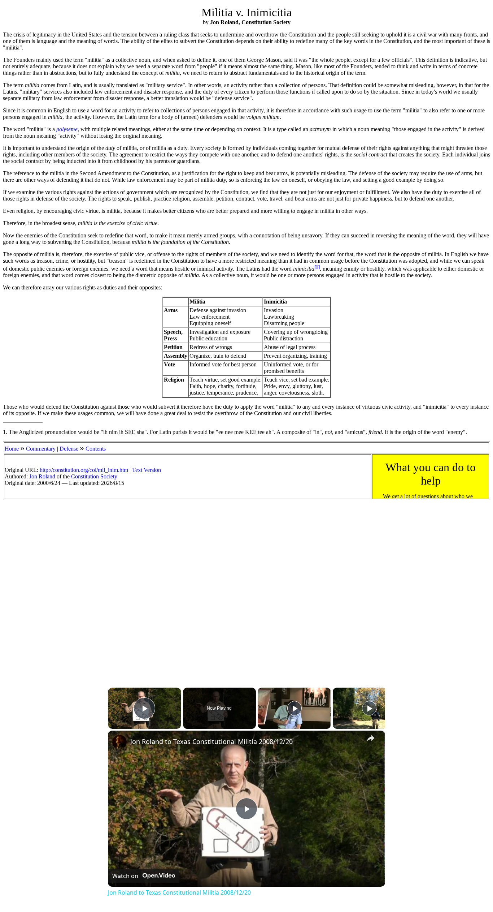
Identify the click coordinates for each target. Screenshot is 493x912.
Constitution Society (94, 476)
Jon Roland (42, 476)
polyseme (67, 129)
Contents (96, 449)
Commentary (41, 449)
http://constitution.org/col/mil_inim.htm (84, 470)
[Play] (294, 708)
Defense (69, 449)
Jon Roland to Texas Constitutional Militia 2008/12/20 (211, 741)
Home (12, 449)
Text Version (146, 470)
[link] (119, 742)
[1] (317, 267)
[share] (370, 738)
